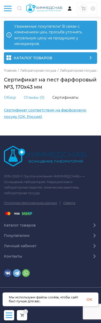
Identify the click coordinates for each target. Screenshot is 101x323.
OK (89, 299)
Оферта (69, 203)
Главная (10, 70)
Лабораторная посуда (38, 70)
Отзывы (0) (34, 97)
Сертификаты (65, 97)
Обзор (10, 97)
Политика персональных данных (30, 203)
